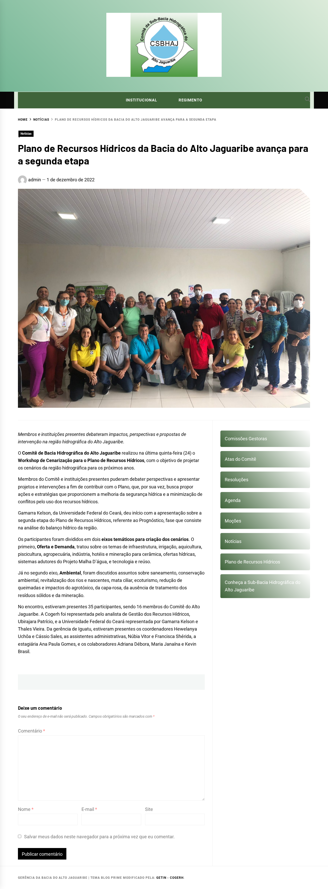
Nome (26, 809)
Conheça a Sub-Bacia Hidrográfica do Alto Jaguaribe (262, 586)
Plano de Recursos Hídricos (252, 561)
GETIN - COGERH (169, 878)
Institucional (141, 100)
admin (34, 179)
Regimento (190, 100)
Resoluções (236, 479)
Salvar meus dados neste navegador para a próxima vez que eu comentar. (99, 836)
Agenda (233, 500)
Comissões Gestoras (246, 438)
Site (149, 809)
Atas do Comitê (240, 459)
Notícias (26, 133)
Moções (233, 521)
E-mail (89, 809)
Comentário (31, 731)
